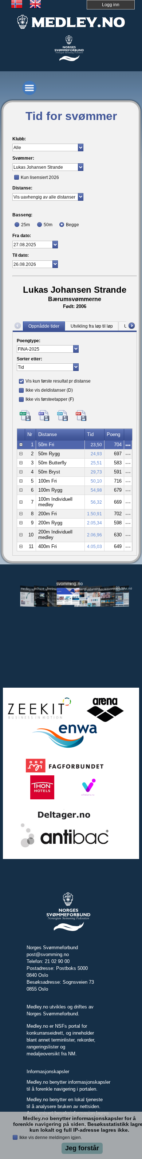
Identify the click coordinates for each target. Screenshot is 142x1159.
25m (25, 224)
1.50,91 (94, 513)
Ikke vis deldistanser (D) (49, 390)
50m (48, 224)
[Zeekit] (38, 720)
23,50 (96, 444)
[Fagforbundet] (64, 771)
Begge (72, 224)
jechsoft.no (41, 588)
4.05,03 (94, 546)
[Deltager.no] (64, 819)
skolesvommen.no (108, 588)
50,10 (96, 481)
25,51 (96, 462)
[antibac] (65, 846)
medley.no (28, 588)
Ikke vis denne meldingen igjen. (50, 1137)
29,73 (96, 472)
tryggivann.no (121, 589)
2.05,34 (94, 522)
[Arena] (105, 720)
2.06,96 (94, 534)
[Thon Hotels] (42, 798)
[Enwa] (64, 747)
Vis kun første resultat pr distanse (58, 381)
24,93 (96, 453)
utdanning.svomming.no (94, 588)
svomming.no (67, 584)
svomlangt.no (81, 589)
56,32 (96, 502)
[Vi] (87, 798)
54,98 (96, 490)
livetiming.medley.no (54, 589)
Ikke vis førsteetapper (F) (49, 399)
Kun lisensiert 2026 (40, 177)
